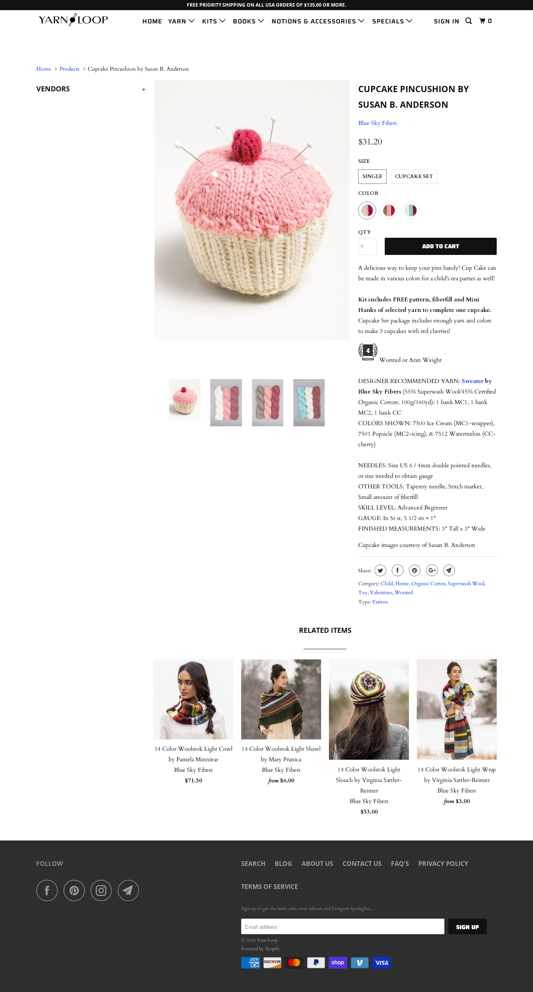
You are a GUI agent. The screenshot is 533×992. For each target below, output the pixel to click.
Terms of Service (269, 886)
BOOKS (245, 21)
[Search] (469, 21)
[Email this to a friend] (448, 570)
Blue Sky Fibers (377, 123)
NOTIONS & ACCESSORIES (315, 21)
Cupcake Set (414, 176)
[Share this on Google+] (431, 570)
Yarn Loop (267, 940)
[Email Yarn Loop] (131, 890)
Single (372, 176)
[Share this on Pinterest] (414, 570)
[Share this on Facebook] (396, 570)
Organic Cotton (428, 583)
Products (70, 69)
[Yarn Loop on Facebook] (49, 890)
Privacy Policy (443, 863)
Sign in (447, 21)
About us (317, 863)
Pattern (380, 602)
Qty (364, 232)
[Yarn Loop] (76, 20)
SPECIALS (389, 21)
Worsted (403, 592)
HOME (152, 21)
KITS (210, 21)
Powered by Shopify (260, 949)
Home (402, 583)
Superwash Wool (466, 583)
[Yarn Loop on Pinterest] (76, 890)
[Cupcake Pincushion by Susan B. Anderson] (251, 210)
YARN (178, 21)
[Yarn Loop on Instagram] (103, 890)
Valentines (381, 592)
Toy (363, 592)
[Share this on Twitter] (379, 570)
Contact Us (362, 863)
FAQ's (400, 863)
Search (253, 863)
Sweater (472, 381)
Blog (283, 863)
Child (387, 583)
